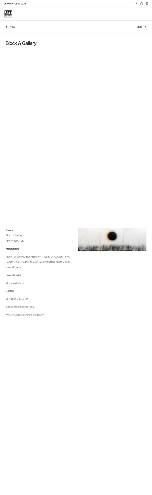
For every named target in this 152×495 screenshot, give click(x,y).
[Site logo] (8, 13)
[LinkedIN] (147, 3)
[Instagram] (141, 3)
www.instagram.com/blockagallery (25, 314)
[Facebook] (136, 3)
